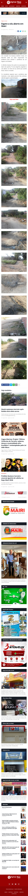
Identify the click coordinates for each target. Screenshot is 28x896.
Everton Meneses (18, 889)
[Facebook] (18, 31)
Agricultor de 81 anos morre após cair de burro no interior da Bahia (10, 847)
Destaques (3, 473)
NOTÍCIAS (11, 892)
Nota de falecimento (7, 807)
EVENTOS (18, 6)
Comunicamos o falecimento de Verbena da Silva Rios (9, 814)
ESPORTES (16, 892)
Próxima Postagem (22, 497)
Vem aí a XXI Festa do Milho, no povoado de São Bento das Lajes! (9, 828)
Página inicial (4, 21)
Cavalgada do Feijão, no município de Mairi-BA (10, 861)
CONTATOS (23, 6)
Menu (2, 2)
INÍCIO (2, 6)
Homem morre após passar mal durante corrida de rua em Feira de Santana (10, 842)
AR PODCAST (12, 6)
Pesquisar (26, 2)
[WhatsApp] (25, 31)
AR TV (6, 6)
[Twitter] (20, 31)
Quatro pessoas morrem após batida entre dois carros (12, 410)
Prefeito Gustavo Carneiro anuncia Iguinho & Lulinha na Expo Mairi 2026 (12, 478)
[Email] (23, 31)
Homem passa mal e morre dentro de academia (10, 867)
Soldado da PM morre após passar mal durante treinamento (11, 854)
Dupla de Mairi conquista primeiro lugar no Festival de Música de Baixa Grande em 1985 (10, 822)
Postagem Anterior (6, 497)
